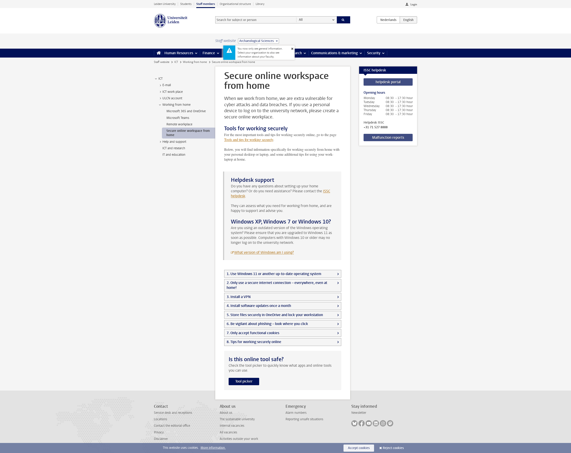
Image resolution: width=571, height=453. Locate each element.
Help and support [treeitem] (174, 142)
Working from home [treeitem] (176, 105)
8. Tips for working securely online (254, 341)
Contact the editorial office (172, 426)
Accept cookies (359, 448)
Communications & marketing (334, 53)
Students (186, 4)
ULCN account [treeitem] (172, 98)
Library (260, 4)
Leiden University (165, 4)
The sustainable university (237, 419)
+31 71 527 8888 (376, 127)
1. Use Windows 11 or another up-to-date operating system (274, 273)
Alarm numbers (296, 413)
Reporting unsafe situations (304, 419)
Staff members (205, 4)
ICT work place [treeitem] (172, 92)
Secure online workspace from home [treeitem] (188, 133)
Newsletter (358, 413)
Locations (160, 419)
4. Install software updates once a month (259, 305)
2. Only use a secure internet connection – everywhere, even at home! (277, 285)
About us (226, 413)
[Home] (158, 53)
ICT (176, 62)
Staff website (161, 62)
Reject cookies (393, 448)
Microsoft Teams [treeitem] (177, 118)
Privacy (159, 432)
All (301, 20)
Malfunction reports (388, 137)
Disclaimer (161, 439)
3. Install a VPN (239, 296)
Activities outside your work (239, 439)
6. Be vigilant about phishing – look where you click (267, 323)
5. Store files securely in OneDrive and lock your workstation (275, 314)
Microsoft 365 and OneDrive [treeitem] (186, 111)
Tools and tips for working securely (248, 139)
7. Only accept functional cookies (253, 333)
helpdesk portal (388, 82)
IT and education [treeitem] (173, 155)
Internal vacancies (232, 426)
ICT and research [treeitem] (173, 148)
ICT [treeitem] (160, 79)
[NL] (388, 19)
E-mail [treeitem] (166, 85)
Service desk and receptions (173, 413)
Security (373, 53)
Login (413, 4)
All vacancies (228, 432)
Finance (209, 53)
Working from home (195, 62)
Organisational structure (235, 4)
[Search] (343, 19)
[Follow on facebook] (361, 423)
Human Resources (178, 53)
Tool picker (243, 381)
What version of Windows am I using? (264, 252)
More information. (213, 448)
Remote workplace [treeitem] (179, 124)
